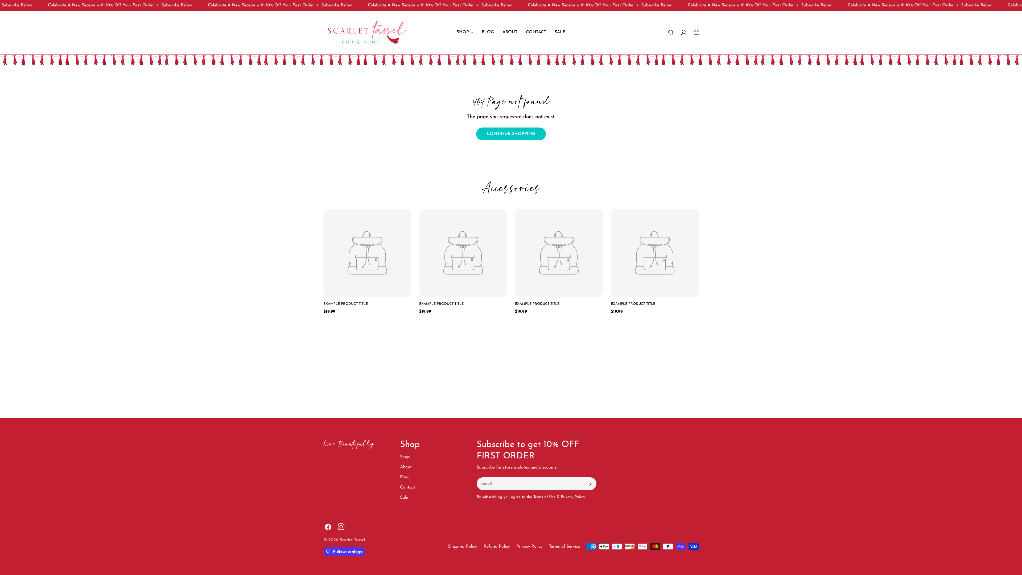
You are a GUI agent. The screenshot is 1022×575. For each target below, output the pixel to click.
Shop (405, 457)
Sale (404, 497)
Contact (407, 487)
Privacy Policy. (573, 497)
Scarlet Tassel (352, 540)
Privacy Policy (529, 546)
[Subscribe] (590, 483)
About (406, 467)
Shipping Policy (462, 546)
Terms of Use (544, 497)
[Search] (671, 32)
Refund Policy (497, 546)
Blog (404, 477)
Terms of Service (564, 546)
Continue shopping (511, 134)
